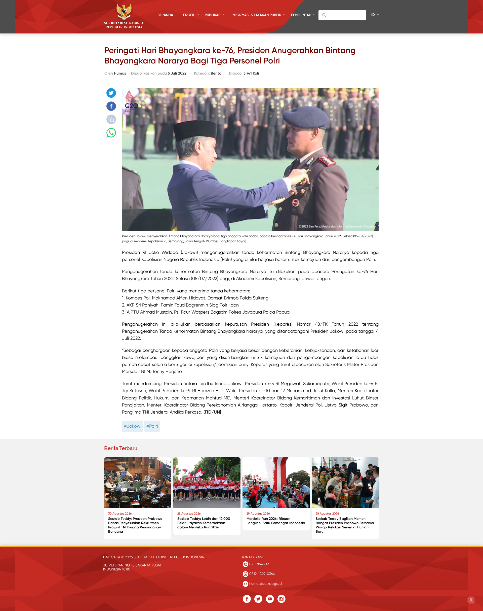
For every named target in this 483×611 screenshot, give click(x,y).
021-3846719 (258, 564)
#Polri (152, 426)
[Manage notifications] (471, 600)
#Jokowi (132, 426)
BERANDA (165, 15)
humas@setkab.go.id (265, 584)
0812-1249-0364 (261, 574)
